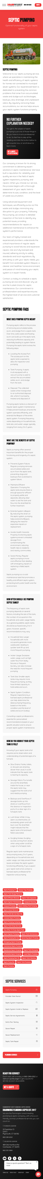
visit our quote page (11, 1079)
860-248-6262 (27, 5)
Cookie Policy (21, 1172)
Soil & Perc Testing (12, 1022)
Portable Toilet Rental (13, 996)
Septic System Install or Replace (17, 1009)
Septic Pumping (11, 990)
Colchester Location (10, 1141)
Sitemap (27, 1172)
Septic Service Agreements (15, 1016)
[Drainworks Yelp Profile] (20, 1158)
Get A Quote (12, 152)
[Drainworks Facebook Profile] (9, 1158)
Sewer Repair (10, 1028)
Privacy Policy (13, 1172)
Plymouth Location (10, 1126)
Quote (38, 5)
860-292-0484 (7, 1150)
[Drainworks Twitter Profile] (14, 1158)
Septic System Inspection (14, 1003)
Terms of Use (5, 1172)
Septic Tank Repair (12, 1041)
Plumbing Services (11, 1055)
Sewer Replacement (13, 1035)
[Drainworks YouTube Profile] (4, 1158)
